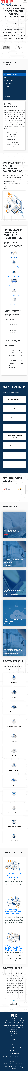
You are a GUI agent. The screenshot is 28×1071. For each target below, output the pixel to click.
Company (14, 1035)
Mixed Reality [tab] (14, 304)
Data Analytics (14, 1046)
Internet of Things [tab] (14, 295)
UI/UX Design (14, 1044)
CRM (14, 1039)
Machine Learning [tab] (14, 267)
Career (14, 1037)
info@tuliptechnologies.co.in (14, 1063)
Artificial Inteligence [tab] (14, 276)
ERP (14, 1042)
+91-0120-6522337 (12, 1060)
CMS (14, 1041)
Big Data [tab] (14, 257)
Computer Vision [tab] (14, 285)
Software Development (14, 1047)
